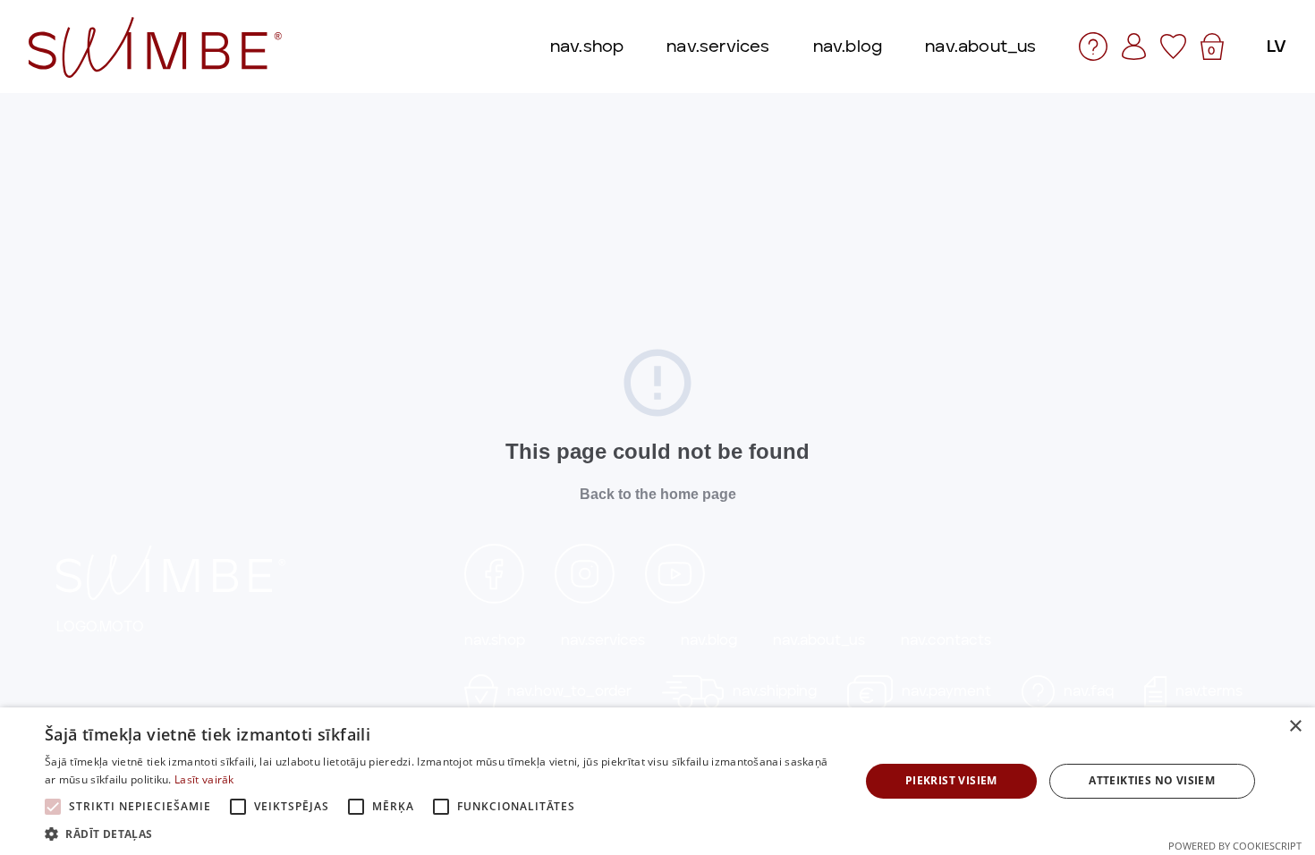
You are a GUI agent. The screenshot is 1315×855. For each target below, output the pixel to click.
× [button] (1295, 726)
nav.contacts (946, 639)
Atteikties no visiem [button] (1152, 780)
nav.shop (494, 639)
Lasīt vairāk (204, 779)
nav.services (603, 639)
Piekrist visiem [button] (951, 780)
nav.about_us (819, 639)
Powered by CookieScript (1235, 845)
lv (1276, 46)
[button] (440, 833)
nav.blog (709, 639)
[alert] (657, 781)
